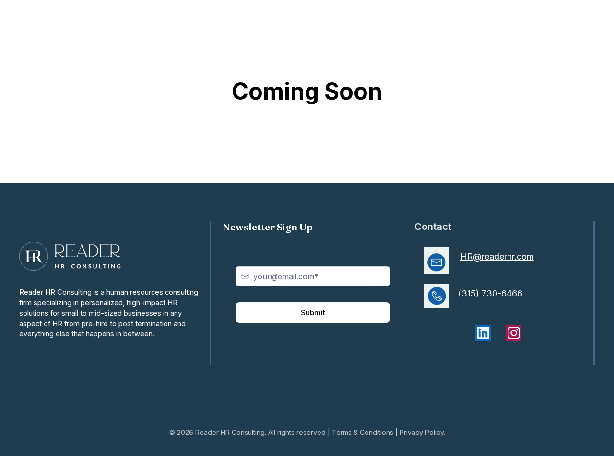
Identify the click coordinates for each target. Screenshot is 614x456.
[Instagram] (513, 333)
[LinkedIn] (483, 333)
